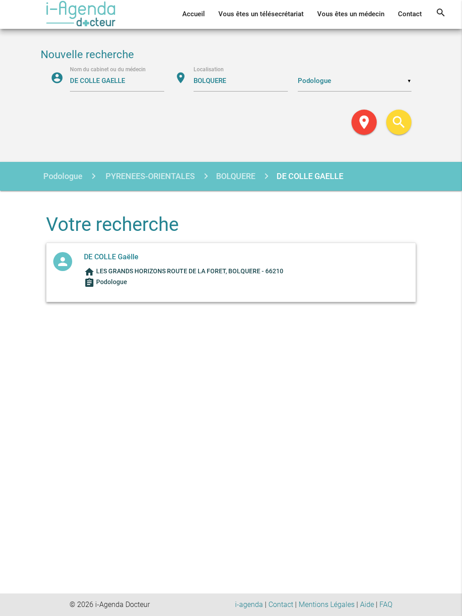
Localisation (209, 69)
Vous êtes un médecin (350, 14)
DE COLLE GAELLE (310, 176)
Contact (410, 14)
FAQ (386, 604)
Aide (367, 604)
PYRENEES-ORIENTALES (149, 176)
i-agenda (249, 604)
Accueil (193, 14)
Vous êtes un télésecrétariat (261, 14)
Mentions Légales (327, 604)
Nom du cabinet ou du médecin (108, 69)
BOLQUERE (235, 176)
